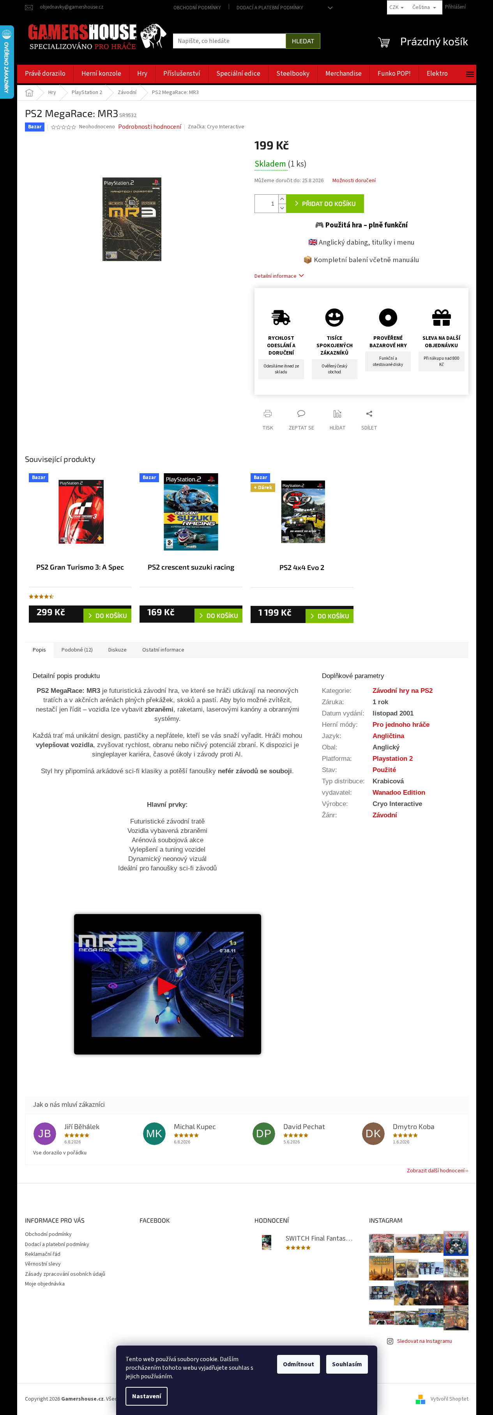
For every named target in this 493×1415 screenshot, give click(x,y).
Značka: (216, 127)
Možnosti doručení (354, 181)
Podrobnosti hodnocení (149, 127)
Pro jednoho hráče (401, 724)
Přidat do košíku (329, 203)
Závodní (385, 815)
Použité (384, 770)
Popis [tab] (39, 650)
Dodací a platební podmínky (270, 7)
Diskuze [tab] (117, 650)
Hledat (303, 40)
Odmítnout (298, 1364)
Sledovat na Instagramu (424, 1341)
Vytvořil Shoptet (449, 1399)
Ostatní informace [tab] (163, 650)
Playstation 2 (393, 758)
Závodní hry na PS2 (403, 690)
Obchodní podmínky (197, 7)
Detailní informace (275, 276)
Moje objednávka (45, 1284)
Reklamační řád (42, 1254)
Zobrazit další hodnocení (436, 1171)
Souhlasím (347, 1364)
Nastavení (146, 1396)
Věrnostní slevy (43, 1264)
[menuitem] (45, 74)
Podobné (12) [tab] (77, 650)
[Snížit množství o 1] (282, 208)
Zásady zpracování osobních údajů (65, 1274)
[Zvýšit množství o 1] (282, 199)
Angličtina (388, 736)
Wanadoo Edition (399, 792)
